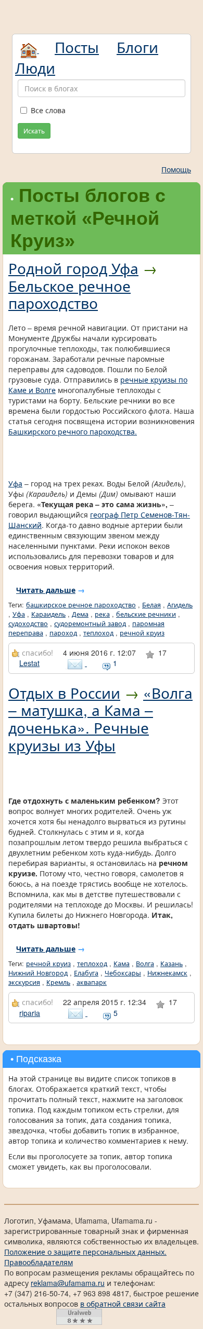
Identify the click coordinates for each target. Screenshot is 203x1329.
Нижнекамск (167, 973)
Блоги (137, 46)
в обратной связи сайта (123, 1303)
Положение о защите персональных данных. (85, 1251)
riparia (29, 1013)
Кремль (58, 982)
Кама (121, 963)
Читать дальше (45, 590)
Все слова (48, 110)
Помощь (176, 169)
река (102, 614)
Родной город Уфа (73, 267)
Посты (77, 46)
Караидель (48, 614)
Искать (34, 130)
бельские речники (146, 614)
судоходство (28, 623)
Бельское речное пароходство (69, 294)
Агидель (180, 604)
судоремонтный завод (90, 623)
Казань (171, 963)
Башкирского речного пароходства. (72, 431)
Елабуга (86, 973)
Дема (80, 614)
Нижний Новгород (38, 973)
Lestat (29, 663)
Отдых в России (64, 692)
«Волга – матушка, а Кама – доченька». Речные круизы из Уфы (100, 718)
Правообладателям (38, 1262)
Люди (35, 67)
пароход (63, 633)
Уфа (15, 483)
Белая (151, 604)
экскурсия (24, 982)
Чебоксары (123, 973)
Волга (145, 963)
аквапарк (92, 982)
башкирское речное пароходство (81, 604)
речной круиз (142, 633)
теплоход (98, 633)
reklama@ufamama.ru (68, 1283)
